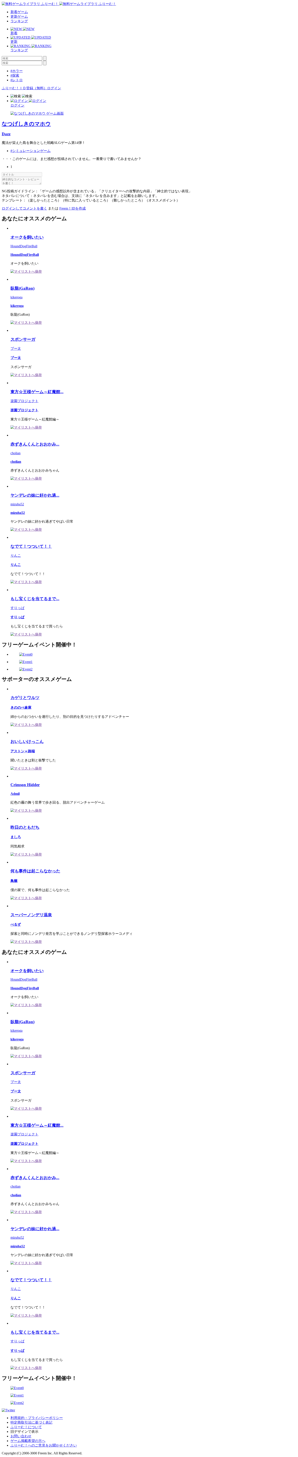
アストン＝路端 (22, 751)
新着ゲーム (19, 12)
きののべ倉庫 (20, 707)
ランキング (19, 21)
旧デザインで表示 (24, 1431)
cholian (15, 453)
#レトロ (16, 80)
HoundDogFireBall (23, 246)
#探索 (14, 75)
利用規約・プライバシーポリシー (36, 1418)
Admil (15, 794)
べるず (15, 924)
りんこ (15, 555)
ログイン (54, 88)
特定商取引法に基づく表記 (31, 1422)
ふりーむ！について (26, 1427)
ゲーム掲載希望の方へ (27, 1441)
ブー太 (15, 348)
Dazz (6, 134)
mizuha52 (17, 504)
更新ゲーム (19, 16)
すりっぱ (17, 608)
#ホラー (16, 71)
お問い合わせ (20, 1436)
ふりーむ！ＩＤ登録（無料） (24, 88)
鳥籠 (13, 881)
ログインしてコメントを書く (24, 208)
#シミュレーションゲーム (30, 151)
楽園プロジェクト (24, 401)
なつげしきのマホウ (26, 124)
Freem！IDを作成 (72, 208)
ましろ (15, 837)
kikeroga (16, 297)
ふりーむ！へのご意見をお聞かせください (43, 1445)
